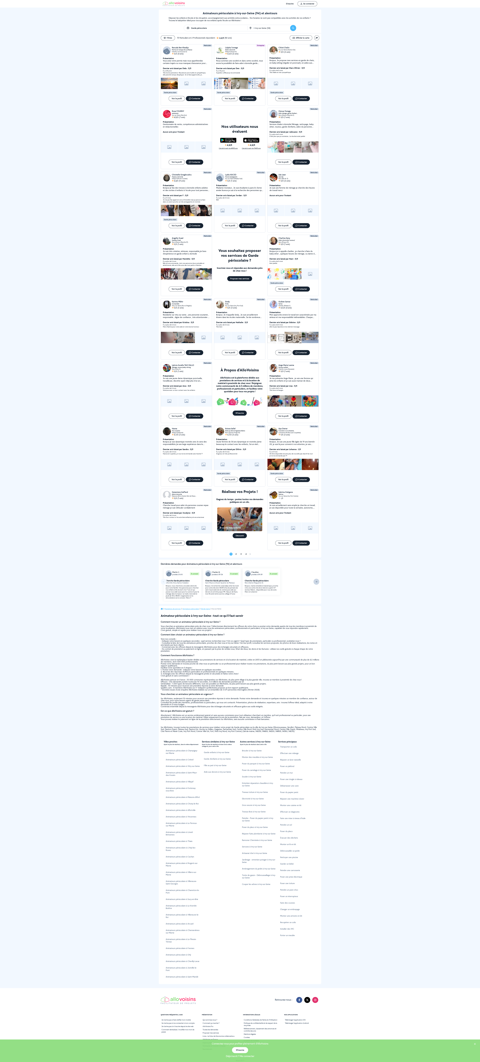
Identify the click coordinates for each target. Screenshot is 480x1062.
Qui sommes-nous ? (210, 1020)
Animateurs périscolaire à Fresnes (180, 948)
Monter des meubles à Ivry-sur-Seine (257, 757)
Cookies (247, 1037)
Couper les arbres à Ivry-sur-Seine (256, 884)
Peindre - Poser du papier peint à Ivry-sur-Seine (258, 819)
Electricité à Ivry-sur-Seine (253, 798)
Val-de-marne (205, 609)
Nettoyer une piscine (289, 857)
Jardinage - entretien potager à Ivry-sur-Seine (259, 861)
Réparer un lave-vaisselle (290, 759)
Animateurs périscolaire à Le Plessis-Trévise (181, 940)
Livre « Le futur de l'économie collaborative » (219, 1036)
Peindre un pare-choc (289, 890)
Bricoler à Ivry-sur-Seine (252, 750)
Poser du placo (286, 831)
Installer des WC (287, 929)
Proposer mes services (211, 1033)
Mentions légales (250, 1034)
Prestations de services (173, 609)
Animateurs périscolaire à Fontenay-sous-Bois (181, 789)
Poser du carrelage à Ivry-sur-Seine (256, 770)
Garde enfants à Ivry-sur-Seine (216, 752)
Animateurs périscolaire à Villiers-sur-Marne (181, 873)
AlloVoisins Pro (208, 1026)
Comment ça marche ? (211, 1023)
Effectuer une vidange (289, 753)
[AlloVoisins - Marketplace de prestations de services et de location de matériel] (174, 5)
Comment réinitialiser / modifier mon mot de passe (178, 1030)
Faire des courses (287, 903)
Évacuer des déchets (289, 837)
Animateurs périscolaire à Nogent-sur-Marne (182, 864)
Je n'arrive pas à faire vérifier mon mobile (176, 1020)
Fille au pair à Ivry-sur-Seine (215, 765)
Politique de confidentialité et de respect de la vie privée (260, 1024)
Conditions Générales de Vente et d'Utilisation (260, 1020)
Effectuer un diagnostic (290, 811)
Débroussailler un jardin (290, 850)
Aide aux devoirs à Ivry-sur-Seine (217, 772)
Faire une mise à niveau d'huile (293, 818)
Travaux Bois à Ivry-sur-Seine (254, 811)
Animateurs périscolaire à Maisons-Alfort (183, 797)
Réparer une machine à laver (292, 798)
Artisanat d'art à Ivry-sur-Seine (254, 853)
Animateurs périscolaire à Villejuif (179, 781)
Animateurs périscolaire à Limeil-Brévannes (179, 833)
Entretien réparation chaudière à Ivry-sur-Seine (257, 784)
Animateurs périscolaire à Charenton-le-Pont (182, 891)
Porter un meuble (287, 935)
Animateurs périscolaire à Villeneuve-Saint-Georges (181, 882)
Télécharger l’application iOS (295, 1020)
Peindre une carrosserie (290, 870)
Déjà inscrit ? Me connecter (240, 1056)
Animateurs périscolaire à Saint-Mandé (182, 976)
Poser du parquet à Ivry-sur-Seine (256, 763)
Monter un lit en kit (288, 844)
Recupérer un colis (288, 922)
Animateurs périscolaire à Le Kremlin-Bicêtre (181, 907)
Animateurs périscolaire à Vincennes (181, 816)
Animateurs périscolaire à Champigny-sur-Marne (182, 751)
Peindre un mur (286, 772)
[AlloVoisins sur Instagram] (315, 1000)
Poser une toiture (287, 883)
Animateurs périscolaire (191, 609)
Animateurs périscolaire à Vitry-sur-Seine (183, 766)
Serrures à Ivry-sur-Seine (252, 846)
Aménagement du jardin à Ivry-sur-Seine (259, 868)
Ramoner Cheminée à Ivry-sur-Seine (257, 840)
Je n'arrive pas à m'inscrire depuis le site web (178, 1026)
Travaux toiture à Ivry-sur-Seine (255, 792)
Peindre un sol (286, 824)
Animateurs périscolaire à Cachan (180, 856)
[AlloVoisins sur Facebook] (299, 1000)
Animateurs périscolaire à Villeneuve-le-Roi (182, 916)
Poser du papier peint (289, 792)
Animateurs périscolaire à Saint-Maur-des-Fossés (181, 773)
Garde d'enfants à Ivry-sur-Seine (217, 759)
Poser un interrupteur (289, 896)
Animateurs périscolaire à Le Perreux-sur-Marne (181, 824)
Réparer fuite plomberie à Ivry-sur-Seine (259, 833)
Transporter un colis (288, 746)
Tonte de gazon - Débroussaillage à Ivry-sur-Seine (259, 876)
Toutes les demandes (210, 1029)
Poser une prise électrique (291, 877)
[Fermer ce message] (475, 1044)
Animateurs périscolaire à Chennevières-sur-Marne (183, 931)
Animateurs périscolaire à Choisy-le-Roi (182, 803)
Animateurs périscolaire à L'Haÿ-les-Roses (181, 849)
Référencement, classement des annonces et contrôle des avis (260, 1029)
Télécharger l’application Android (297, 1023)
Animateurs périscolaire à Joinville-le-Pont (181, 969)
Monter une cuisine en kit (290, 805)
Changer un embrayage (290, 909)
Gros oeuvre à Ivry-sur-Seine (254, 805)
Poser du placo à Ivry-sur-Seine (255, 827)
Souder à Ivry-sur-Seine (251, 776)
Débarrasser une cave (289, 785)
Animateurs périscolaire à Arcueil (179, 923)
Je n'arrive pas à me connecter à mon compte (178, 1023)
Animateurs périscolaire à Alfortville (181, 810)
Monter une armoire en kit (291, 916)
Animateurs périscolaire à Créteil (179, 759)
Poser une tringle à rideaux (291, 779)
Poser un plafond (287, 766)
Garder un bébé (287, 864)
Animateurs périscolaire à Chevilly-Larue (182, 961)
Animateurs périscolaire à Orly (178, 954)
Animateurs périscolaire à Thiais (179, 841)
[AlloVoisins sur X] (307, 1000)
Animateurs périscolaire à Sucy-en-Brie (182, 899)
